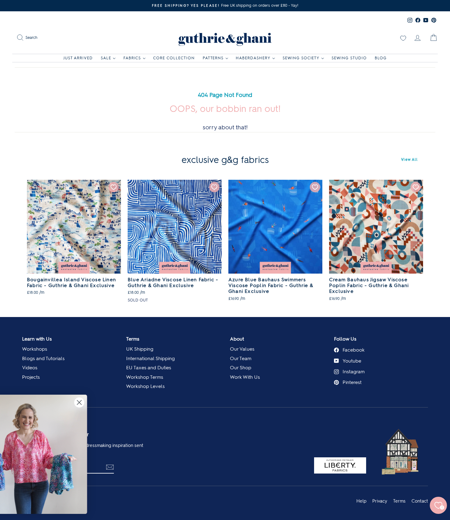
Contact (419, 501)
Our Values (242, 349)
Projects (31, 377)
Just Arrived (78, 58)
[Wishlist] (403, 37)
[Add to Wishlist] (113, 187)
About (237, 339)
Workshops (34, 349)
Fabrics (132, 58)
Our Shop (240, 368)
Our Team (240, 358)
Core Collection (174, 58)
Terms (132, 339)
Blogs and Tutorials (43, 358)
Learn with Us (37, 339)
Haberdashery (253, 58)
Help (361, 501)
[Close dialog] (237, 402)
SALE (106, 58)
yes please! (65, 475)
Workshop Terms (144, 377)
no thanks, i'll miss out (66, 489)
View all (409, 159)
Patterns (213, 58)
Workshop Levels (145, 386)
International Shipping (150, 358)
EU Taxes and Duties (148, 368)
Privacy (379, 501)
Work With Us (245, 377)
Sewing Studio (349, 58)
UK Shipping (139, 349)
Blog (381, 58)
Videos (29, 368)
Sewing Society (301, 58)
